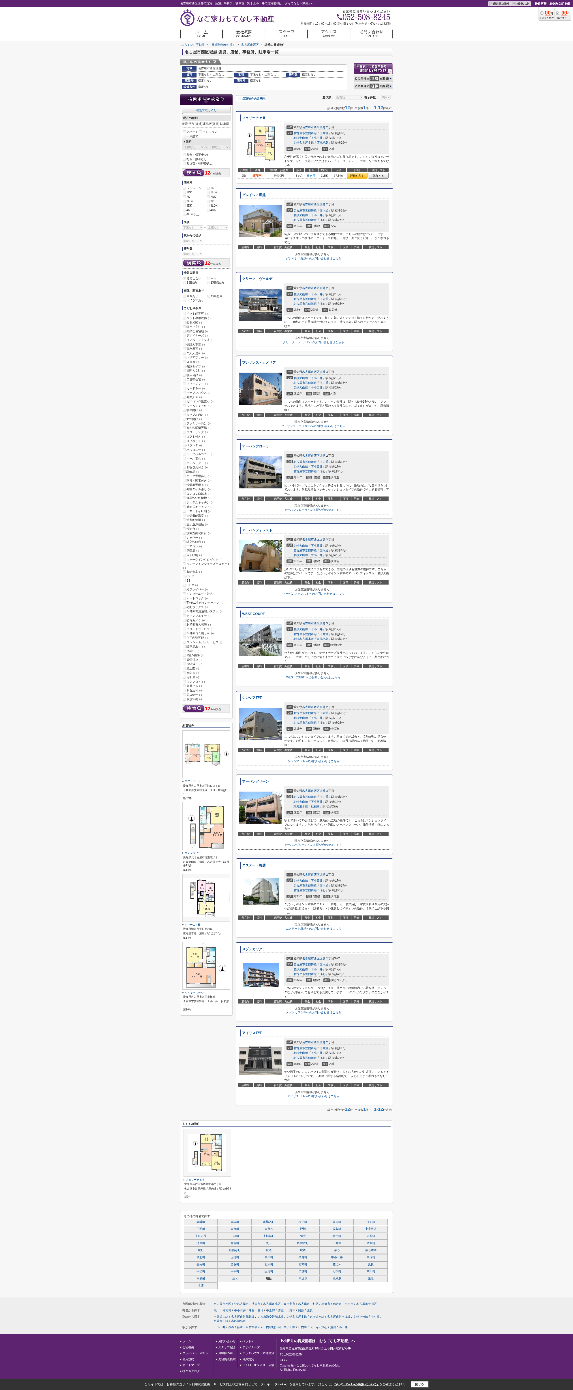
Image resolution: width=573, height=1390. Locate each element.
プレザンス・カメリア (259, 362)
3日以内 (192, 282)
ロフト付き (195, 436)
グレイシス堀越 (254, 195)
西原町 (269, 1264)
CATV (192, 585)
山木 (235, 1278)
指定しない (194, 278)
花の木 (337, 1264)
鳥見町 (303, 1257)
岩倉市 (325, 1304)
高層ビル (194, 686)
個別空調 (194, 699)
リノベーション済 (200, 340)
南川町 (371, 1271)
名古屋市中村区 (308, 1304)
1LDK (214, 192)
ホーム (186, 1341)
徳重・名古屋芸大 (248, 1327)
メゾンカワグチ (254, 949)
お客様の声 (225, 1353)
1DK (189, 192)
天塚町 (235, 1222)
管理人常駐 (195, 370)
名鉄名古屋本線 (303, 142)
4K (188, 210)
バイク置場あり (198, 476)
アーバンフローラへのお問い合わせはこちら (313, 510)
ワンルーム (193, 188)
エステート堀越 (254, 865)
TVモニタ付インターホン (204, 602)
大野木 (269, 1228)
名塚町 (235, 1264)
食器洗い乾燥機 (198, 498)
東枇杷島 (322, 639)
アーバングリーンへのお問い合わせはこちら (313, 844)
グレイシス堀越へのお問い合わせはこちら (313, 258)
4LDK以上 (192, 214)
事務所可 (194, 348)
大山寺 (314, 1327)
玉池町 (235, 1257)
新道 (269, 1250)
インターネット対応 (201, 594)
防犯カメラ (195, 620)
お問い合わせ (227, 1341)
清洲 (333, 1327)
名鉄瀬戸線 (221, 1321)
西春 (231, 1327)
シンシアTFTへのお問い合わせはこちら (313, 761)
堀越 (322, 127)
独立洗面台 (195, 542)
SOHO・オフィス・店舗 (258, 1365)
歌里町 (337, 1222)
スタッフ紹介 (227, 1347)
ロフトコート (193, 781)
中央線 (375, 1316)
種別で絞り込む (206, 110)
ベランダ (194, 445)
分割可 (192, 362)
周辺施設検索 (227, 1359)
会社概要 (188, 1347)
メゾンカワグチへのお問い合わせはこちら (313, 1012)
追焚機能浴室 (197, 515)
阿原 (301, 1310)
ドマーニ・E (192, 924)
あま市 (349, 1304)
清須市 (256, 1304)
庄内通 (324, 133)
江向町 (371, 1222)
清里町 (201, 1243)
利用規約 (188, 1359)
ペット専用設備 (198, 318)
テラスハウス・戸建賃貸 (258, 1353)
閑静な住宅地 (197, 331)
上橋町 (235, 1236)
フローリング (197, 432)
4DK (213, 210)
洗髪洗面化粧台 (198, 533)
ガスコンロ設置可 (200, 401)
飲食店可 (194, 690)
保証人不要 (195, 344)
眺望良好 (194, 375)
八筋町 (201, 1278)
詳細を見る (357, 175)
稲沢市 (337, 1304)
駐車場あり (195, 646)
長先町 (201, 1264)
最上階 (192, 668)
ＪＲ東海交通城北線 (270, 1316)
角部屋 (192, 677)
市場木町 (269, 1222)
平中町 (235, 1271)
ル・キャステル (194, 992)
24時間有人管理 (198, 624)
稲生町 (303, 1222)
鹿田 (217, 1310)
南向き (192, 673)
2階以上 (193, 651)
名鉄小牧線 (360, 1316)
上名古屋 (201, 1236)
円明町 (201, 1228)
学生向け (194, 410)
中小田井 (317, 387)
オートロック (197, 598)
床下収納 (194, 555)
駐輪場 (192, 471)
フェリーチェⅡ (254, 118)
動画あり (216, 296)
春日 (260, 1310)
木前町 (371, 1236)
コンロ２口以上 (198, 493)
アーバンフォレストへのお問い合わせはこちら (313, 593)
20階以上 (194, 664)
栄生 (371, 1278)
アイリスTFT (252, 1033)
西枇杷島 (322, 142)
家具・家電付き (198, 480)
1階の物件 (194, 655)
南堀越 (303, 1278)
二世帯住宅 (195, 379)
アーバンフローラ (255, 446)
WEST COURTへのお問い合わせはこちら (313, 677)
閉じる (419, 1384)
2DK (213, 197)
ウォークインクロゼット (204, 559)
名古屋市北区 (272, 1304)
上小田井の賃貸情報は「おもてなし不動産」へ (317, 1341)
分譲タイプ (195, 366)
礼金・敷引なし (196, 159)
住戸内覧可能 (197, 637)
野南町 (303, 1264)
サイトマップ (191, 1365)
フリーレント (197, 384)
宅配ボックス (197, 607)
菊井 (303, 1236)
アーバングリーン (255, 781)
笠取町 (337, 1228)
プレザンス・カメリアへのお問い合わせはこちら (313, 426)
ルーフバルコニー (200, 454)
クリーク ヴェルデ (257, 279)
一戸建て (192, 136)
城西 (303, 1250)
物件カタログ (191, 1371)
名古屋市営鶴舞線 (305, 133)
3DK (189, 205)
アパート (192, 132)
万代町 (337, 1271)
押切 (303, 1228)
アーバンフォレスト (257, 530)
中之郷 (270, 1310)
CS (190, 576)
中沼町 (371, 1257)
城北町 (201, 1257)
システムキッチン (200, 502)
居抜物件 (194, 695)
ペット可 (248, 1341)
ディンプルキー (198, 615)
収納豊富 (194, 572)
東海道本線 (300, 806)
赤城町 (201, 1222)
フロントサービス (200, 629)
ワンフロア (195, 681)
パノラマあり (195, 300)
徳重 (281, 1310)
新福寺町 (235, 1250)
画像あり (192, 296)
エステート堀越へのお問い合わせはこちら (313, 928)
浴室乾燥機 (195, 520)
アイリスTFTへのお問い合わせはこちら (313, 1096)
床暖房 (192, 550)
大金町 (235, 1228)
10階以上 (194, 659)
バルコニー (195, 449)
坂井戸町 (303, 1243)
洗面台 (192, 529)
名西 (201, 1285)
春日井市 (289, 1304)
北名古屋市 (241, 1304)
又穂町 (303, 1271)
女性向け (194, 419)
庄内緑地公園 (272, 1327)
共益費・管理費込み (199, 163)
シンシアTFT (252, 697)
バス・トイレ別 (198, 511)
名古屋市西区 (311, 127)
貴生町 (337, 1236)
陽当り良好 (195, 326)
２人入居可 (195, 353)
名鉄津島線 (238, 1321)
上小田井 (371, 1228)
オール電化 (195, 458)
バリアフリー (197, 357)
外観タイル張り (198, 489)
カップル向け (197, 414)
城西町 (371, 1243)
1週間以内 (217, 282)
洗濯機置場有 (197, 485)
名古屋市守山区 (366, 1304)
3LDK (214, 205)
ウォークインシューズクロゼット (206, 565)
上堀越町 (269, 1236)
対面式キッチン (198, 507)
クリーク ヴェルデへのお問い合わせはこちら (313, 342)
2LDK (190, 201)
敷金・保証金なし (198, 154)
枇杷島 (315, 806)
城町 (201, 1250)
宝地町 (269, 1271)
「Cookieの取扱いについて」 (361, 1384)
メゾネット (195, 441)
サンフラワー (193, 853)
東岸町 (269, 1257)
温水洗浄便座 (197, 524)
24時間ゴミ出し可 (200, 633)
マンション (210, 132)
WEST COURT (253, 614)
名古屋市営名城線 (339, 1316)
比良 (371, 1264)
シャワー (194, 537)
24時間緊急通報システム (204, 611)
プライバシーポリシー (197, 1353)
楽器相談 (194, 322)
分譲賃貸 (248, 1359)
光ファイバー (197, 589)
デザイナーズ (197, 335)
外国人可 (194, 397)
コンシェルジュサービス (204, 642)
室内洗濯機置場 (198, 428)
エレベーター (197, 463)
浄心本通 (371, 1250)
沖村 (251, 1310)
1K (212, 188)
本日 (213, 278)
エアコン (194, 546)
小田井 (343, 1327)
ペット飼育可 (197, 313)
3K (212, 201)
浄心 (322, 220)
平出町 (201, 1271)
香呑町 (235, 1243)
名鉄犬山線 (300, 138)
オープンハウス (198, 392)
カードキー (195, 388)
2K (188, 197)
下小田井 (317, 138)
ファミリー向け (198, 423)
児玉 (269, 1243)
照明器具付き (197, 467)
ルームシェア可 (198, 406)
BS (190, 580)
